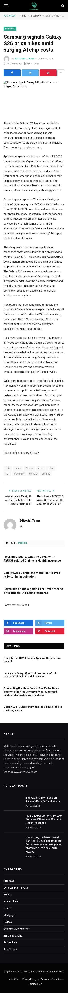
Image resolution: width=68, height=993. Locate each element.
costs (18, 468)
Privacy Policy (29, 979)
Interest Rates (12, 901)
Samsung (19, 473)
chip (7, 468)
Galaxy (29, 468)
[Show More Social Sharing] (60, 72)
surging (46, 473)
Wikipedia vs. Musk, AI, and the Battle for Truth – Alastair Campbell (18, 500)
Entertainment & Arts (16, 887)
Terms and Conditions (52, 979)
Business (10, 29)
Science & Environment (17, 928)
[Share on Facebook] (12, 72)
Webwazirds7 (56, 971)
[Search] (62, 6)
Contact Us (36, 984)
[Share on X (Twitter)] (30, 72)
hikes (41, 468)
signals (33, 473)
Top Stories (10, 949)
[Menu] (6, 6)
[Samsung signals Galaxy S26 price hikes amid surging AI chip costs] (34, 96)
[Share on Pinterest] (48, 72)
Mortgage (9, 915)
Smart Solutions (13, 935)
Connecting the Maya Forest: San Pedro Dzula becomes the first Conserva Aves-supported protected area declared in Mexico (31, 692)
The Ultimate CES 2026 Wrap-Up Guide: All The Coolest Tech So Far (50, 500)
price (51, 468)
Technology (10, 942)
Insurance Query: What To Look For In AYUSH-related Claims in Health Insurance (44, 819)
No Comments (14, 63)
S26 (7, 473)
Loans (7, 908)
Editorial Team (24, 58)
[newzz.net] (34, 6)
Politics (8, 922)
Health (7, 894)
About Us (13, 979)
